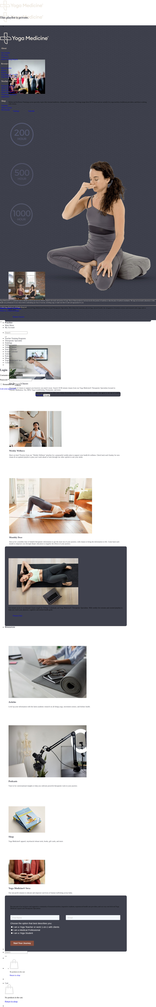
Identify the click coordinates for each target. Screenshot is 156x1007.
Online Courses (6, 108)
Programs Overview (8, 86)
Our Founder (5, 53)
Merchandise (5, 110)
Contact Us (5, 57)
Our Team (4, 55)
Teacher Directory (13, 949)
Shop (7, 358)
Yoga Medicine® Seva (9, 77)
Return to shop (15, 975)
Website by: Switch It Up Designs (9, 308)
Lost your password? (8, 389)
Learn (7, 26)
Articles (3, 70)
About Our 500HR (7, 90)
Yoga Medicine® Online (9, 75)
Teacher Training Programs (15, 338)
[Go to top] (1, 321)
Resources (10, 627)
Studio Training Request (9, 59)
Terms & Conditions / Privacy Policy (10, 308)
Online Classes (10, 347)
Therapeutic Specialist (8, 94)
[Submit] (6, 956)
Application (5, 97)
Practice (8, 323)
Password (4, 380)
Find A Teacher (6, 68)
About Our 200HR (7, 88)
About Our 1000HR (8, 92)
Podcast (3, 72)
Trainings (4, 105)
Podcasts (8, 356)
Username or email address (11, 375)
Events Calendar (11, 352)
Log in (18, 384)
